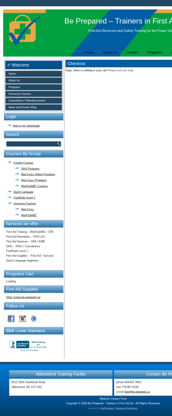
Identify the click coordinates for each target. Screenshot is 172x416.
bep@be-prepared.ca (137, 391)
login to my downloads (26, 125)
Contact (132, 52)
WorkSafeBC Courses (34, 186)
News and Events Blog (22, 107)
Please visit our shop (120, 70)
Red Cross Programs (34, 180)
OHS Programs (30, 168)
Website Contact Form (113, 398)
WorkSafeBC (29, 215)
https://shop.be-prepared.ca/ (23, 297)
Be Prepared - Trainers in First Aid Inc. (119, 408)
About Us (110, 52)
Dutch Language (23, 192)
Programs (154, 52)
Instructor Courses (20, 93)
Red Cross (27, 209)
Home (89, 52)
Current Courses (23, 162)
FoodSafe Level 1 (24, 197)
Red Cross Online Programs (38, 174)
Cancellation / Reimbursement (27, 100)
